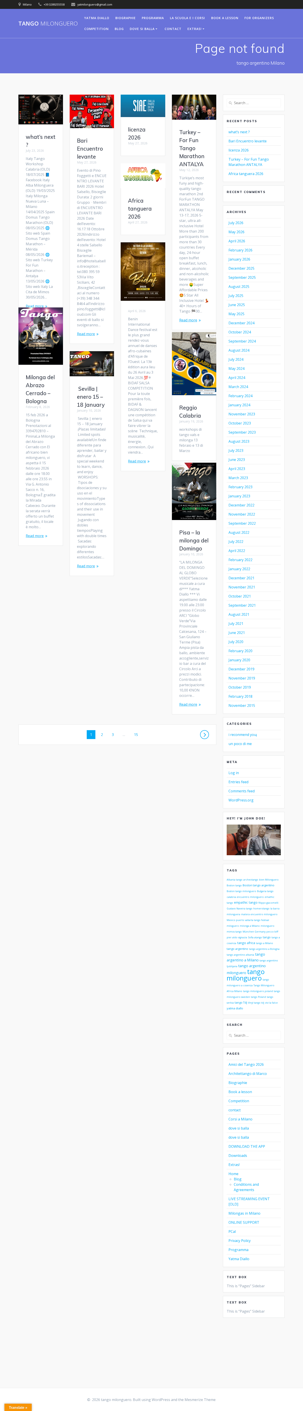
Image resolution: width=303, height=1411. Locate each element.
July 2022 (235, 541)
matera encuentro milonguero (259, 914)
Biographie (125, 18)
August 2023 (238, 441)
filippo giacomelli (268, 902)
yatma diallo (235, 1008)
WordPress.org (241, 800)
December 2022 (241, 505)
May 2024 (236, 368)
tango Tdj (241, 1002)
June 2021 (236, 632)
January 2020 (239, 660)
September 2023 (242, 432)
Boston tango (234, 885)
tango (48, 23)
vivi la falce (271, 1002)
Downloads (237, 1155)
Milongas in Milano (244, 1213)
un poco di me (240, 743)
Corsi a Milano (240, 1119)
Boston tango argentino (258, 885)
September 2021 (242, 605)
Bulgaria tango (265, 891)
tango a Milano (264, 943)
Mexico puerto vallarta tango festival (248, 920)
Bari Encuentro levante (90, 148)
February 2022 (240, 559)
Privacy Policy (239, 1240)
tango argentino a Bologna (264, 949)
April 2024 (236, 377)
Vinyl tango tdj (256, 1002)
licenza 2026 (238, 150)
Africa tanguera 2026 (140, 208)
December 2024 (241, 323)
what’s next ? (239, 132)
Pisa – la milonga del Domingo (194, 540)
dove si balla (142, 29)
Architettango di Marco (247, 1073)
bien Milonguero (269, 879)
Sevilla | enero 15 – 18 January (91, 396)
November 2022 (241, 514)
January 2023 (239, 496)
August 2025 (238, 286)
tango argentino (237, 949)
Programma (153, 18)
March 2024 (238, 386)
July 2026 (235, 222)
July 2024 (235, 359)
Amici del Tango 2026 (246, 1064)
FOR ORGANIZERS (259, 18)
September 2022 (242, 523)
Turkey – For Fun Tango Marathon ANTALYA (192, 148)
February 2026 (240, 250)
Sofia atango (255, 937)
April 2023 (236, 468)
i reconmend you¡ (242, 734)
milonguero (267, 925)
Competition (96, 29)
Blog (238, 1179)
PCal (232, 1231)
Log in (233, 772)
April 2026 (236, 241)
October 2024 (239, 332)
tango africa (246, 943)
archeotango (250, 879)
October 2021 (239, 596)
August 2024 (238, 350)
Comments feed (241, 791)
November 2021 (241, 587)
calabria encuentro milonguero (245, 897)
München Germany (254, 931)
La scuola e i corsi (187, 18)
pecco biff (272, 931)
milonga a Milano (250, 925)
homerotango (261, 908)
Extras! (194, 29)
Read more (35, 306)
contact (173, 29)
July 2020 (235, 641)
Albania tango (234, 879)
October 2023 (239, 423)
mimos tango (234, 931)
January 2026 (239, 259)
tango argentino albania (240, 954)
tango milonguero (246, 975)
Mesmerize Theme (200, 1399)
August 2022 (238, 532)
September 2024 (242, 341)
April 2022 (236, 550)
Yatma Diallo (96, 18)
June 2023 (236, 459)
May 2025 (236, 313)
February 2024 (240, 395)
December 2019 (241, 669)
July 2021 (235, 623)
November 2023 (241, 414)
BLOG (119, 29)
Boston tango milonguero (241, 891)
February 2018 (240, 696)
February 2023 (240, 486)
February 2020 (240, 650)
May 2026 (236, 231)
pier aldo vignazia (237, 937)
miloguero (233, 925)
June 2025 (236, 304)
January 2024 (239, 405)
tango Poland (258, 996)
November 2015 (241, 705)
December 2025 (241, 268)
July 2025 (235, 295)
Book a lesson (224, 18)
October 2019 (239, 687)
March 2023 (238, 477)
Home (233, 1173)
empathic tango (246, 902)
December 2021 (241, 578)
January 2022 (239, 568)
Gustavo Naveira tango (239, 908)
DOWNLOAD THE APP (246, 1146)
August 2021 (238, 614)
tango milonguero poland (258, 991)
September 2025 (242, 277)
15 (137, 734)
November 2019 (241, 678)
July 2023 (235, 450)
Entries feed (238, 781)
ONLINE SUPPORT (243, 1222)
